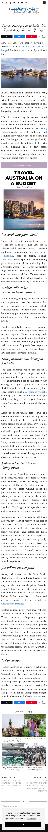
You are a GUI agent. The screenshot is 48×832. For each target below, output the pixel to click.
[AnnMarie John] (24, 8)
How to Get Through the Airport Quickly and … (35, 768)
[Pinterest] (10, 3)
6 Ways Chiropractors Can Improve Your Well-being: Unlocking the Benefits (36, 784)
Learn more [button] (31, 819)
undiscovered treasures (12, 603)
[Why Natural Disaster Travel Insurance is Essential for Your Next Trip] (13, 754)
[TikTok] (18, 3)
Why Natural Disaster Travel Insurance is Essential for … (13, 768)
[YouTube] (14, 3)
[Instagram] (6, 3)
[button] (45, 2)
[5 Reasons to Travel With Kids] (35, 725)
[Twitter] (3, 3)
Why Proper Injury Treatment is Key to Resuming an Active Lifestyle (11, 782)
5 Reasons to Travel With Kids (35, 738)
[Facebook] (22, 3)
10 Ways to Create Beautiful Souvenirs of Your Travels (12, 739)
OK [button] (23, 824)
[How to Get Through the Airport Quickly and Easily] (35, 754)
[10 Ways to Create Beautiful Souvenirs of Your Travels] (13, 725)
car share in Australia (36, 391)
